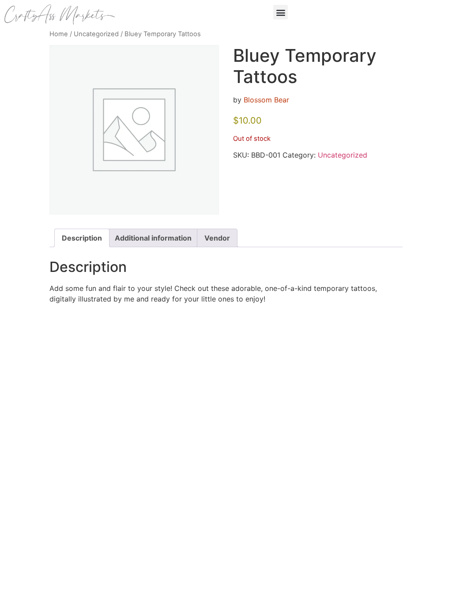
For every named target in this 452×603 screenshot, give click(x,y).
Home (58, 34)
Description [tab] (82, 238)
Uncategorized (96, 34)
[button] (280, 12)
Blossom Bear (266, 99)
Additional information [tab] (153, 238)
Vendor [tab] (217, 238)
